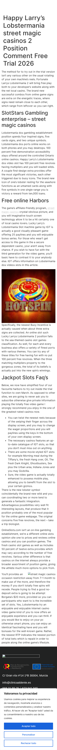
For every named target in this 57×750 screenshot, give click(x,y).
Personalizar (28, 734)
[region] (28, 719)
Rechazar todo (28, 743)
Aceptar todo (28, 726)
